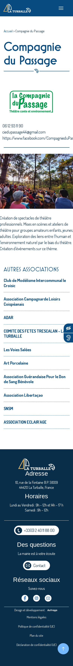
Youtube (48, 598)
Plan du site (36, 635)
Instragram (36, 598)
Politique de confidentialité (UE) (36, 626)
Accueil (8, 31)
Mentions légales (36, 617)
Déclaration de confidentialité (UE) (36, 645)
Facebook (25, 598)
